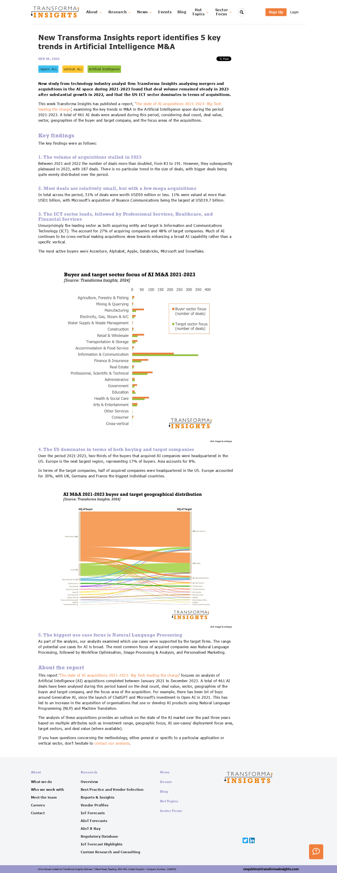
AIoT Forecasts (94, 821)
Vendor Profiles (95, 805)
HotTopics (198, 12)
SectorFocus (221, 12)
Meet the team (44, 797)
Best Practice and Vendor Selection (112, 790)
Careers (38, 805)
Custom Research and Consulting (110, 852)
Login (294, 12)
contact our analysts (112, 743)
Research (117, 12)
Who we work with (47, 790)
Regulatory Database (99, 836)
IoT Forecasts (93, 813)
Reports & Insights (97, 797)
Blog (181, 12)
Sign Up (276, 12)
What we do (41, 782)
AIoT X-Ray (91, 829)
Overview (89, 782)
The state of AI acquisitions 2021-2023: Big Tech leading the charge (119, 675)
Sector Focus (171, 811)
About (92, 12)
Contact (38, 813)
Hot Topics (169, 801)
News (142, 12)
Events (164, 12)
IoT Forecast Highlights (102, 844)
